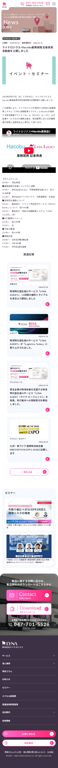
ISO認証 (50, 752)
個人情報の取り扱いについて (34, 752)
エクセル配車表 (9, 696)
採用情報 (6, 721)
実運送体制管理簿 (10, 704)
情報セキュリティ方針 (13, 752)
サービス (6, 656)
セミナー (6, 687)
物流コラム (7, 671)
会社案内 (6, 712)
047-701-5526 (34, 2)
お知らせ (6, 679)
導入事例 (6, 663)
